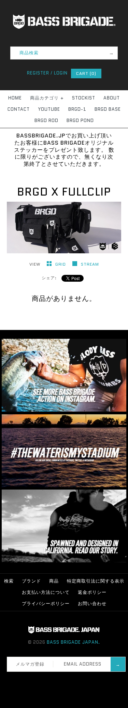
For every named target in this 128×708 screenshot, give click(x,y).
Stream (90, 264)
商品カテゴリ (47, 98)
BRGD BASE (108, 109)
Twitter (57, 680)
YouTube (49, 109)
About (111, 98)
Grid (61, 264)
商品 (54, 581)
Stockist (83, 98)
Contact (19, 109)
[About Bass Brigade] (64, 561)
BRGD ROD (46, 120)
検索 (9, 581)
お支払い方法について (46, 592)
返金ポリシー (92, 592)
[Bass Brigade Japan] (64, 3)
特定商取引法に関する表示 (95, 581)
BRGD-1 (77, 109)
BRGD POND (80, 120)
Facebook (48, 680)
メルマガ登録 (30, 664)
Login (61, 73)
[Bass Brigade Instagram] (64, 410)
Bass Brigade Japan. (73, 642)
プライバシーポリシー (46, 603)
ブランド (31, 581)
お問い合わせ (92, 603)
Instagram (66, 680)
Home (15, 98)
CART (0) (86, 73)
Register (38, 73)
